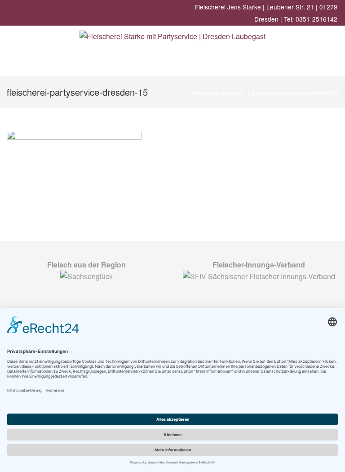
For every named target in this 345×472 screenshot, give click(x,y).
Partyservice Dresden (217, 92)
